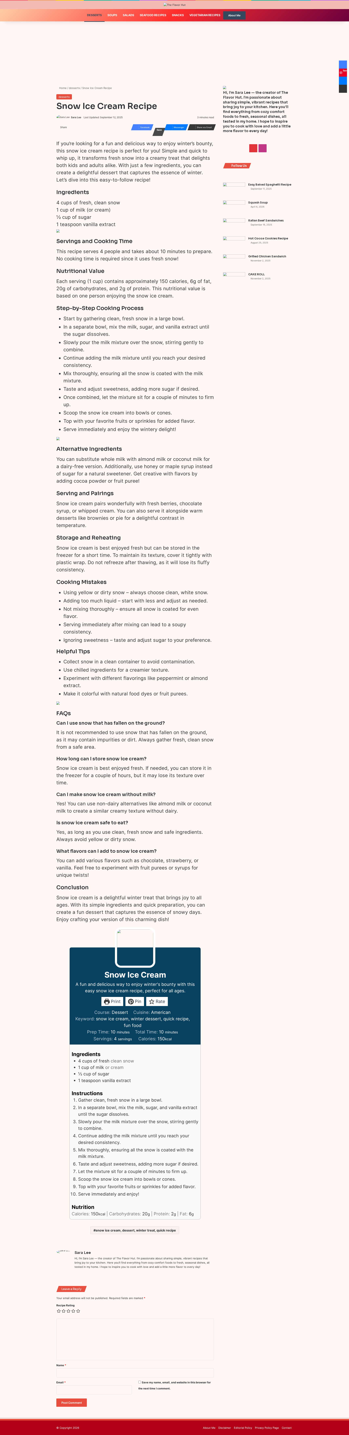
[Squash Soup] (234, 208)
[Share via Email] (343, 89)
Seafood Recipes (153, 15)
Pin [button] (137, 1001)
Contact (287, 1427)
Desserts (94, 15)
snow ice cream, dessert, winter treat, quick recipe (136, 1230)
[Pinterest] (77, 1273)
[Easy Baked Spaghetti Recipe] (234, 190)
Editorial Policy (243, 1427)
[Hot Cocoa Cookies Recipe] (234, 244)
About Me (234, 15)
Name (61, 1365)
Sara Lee (76, 117)
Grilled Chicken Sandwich (267, 256)
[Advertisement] (174, 55)
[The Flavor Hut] (175, 5)
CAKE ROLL (256, 274)
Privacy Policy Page (267, 1427)
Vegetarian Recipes (204, 15)
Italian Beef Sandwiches (266, 220)
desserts (74, 88)
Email (61, 1382)
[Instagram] (81, 1273)
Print (115, 1001)
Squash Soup (258, 202)
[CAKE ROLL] (234, 279)
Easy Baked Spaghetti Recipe (269, 184)
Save (159, 129)
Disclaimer (224, 1427)
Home (62, 88)
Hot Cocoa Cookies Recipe (268, 238)
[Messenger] (343, 81)
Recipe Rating (65, 1305)
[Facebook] (343, 65)
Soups (112, 15)
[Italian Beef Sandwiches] (234, 226)
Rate (160, 1001)
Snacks (178, 15)
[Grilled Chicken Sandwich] (234, 261)
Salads (128, 15)
